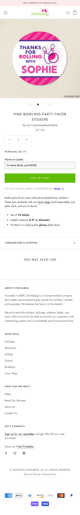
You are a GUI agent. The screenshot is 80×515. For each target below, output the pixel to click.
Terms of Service (32, 474)
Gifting (9, 354)
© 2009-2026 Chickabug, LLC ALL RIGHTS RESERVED (40, 469)
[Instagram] (15, 453)
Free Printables (25, 446)
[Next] (49, 104)
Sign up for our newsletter (19, 434)
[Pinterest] (24, 453)
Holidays (10, 341)
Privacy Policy (49, 474)
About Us (10, 407)
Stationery (10, 348)
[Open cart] (75, 12)
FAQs (8, 394)
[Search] (68, 12)
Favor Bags (11, 373)
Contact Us (11, 413)
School (9, 361)
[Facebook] (6, 453)
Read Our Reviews (15, 400)
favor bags (44, 202)
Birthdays (10, 367)
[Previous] (30, 104)
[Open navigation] (5, 12)
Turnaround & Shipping (21, 242)
